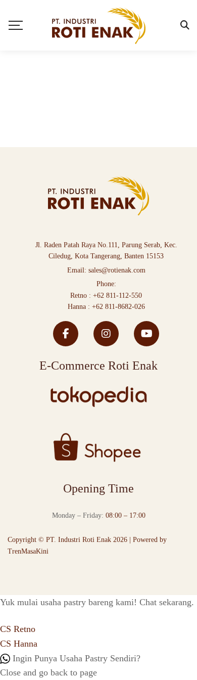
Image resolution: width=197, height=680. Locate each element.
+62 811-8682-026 (118, 306)
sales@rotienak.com (116, 270)
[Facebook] (65, 333)
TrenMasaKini (28, 551)
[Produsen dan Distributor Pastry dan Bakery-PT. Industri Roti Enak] (98, 25)
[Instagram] (106, 333)
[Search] (184, 25)
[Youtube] (146, 333)
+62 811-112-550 (117, 295)
